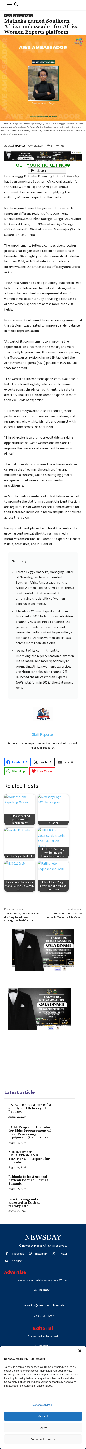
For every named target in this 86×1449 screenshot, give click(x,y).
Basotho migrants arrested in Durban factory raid (24, 1202)
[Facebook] (6, 1253)
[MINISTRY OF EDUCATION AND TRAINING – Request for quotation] (63, 1158)
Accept (43, 1416)
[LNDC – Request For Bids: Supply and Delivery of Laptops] (63, 1111)
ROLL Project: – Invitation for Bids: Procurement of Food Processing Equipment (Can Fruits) (30, 1132)
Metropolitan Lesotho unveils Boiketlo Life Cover (64, 915)
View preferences (43, 1439)
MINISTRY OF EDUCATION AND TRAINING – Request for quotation (29, 1157)
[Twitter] (53, 1253)
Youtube (17, 1261)
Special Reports (23, 16)
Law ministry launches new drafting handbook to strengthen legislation (21, 917)
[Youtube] (6, 1261)
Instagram (41, 1253)
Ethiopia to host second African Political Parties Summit (28, 1180)
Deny (43, 1427)
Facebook (18, 1253)
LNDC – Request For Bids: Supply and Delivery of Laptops (29, 1108)
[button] (80, 1351)
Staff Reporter (16, 145)
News (8, 16)
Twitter (63, 1253)
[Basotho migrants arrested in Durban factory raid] (63, 1205)
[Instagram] (30, 1253)
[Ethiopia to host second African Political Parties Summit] (63, 1182)
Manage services (42, 1404)
